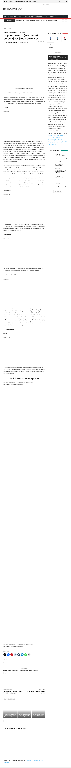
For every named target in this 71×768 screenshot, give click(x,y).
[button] (65, 16)
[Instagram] (60, 1)
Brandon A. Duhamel (13, 42)
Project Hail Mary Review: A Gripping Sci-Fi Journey (61, 185)
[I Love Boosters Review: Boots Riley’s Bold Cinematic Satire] (24, 710)
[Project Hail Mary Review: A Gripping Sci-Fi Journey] (51, 185)
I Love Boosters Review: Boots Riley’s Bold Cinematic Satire (24, 715)
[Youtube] (66, 1)
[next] (66, 20)
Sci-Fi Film (38, 713)
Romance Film (58, 176)
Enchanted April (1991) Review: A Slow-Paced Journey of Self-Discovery (36, 20)
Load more (57, 191)
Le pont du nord (8, 672)
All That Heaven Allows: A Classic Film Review (60, 178)
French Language (24, 670)
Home (4, 28)
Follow (58, 37)
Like (51, 37)
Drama (11, 32)
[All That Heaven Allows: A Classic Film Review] (51, 178)
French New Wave (33, 670)
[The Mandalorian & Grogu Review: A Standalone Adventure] (38, 710)
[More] (57, 681)
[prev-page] (4, 721)
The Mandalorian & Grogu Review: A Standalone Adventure (38, 715)
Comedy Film (24, 713)
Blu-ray (9, 28)
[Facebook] (58, 1)
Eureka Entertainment (20, 32)
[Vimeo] (64, 1)
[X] (62, 1)
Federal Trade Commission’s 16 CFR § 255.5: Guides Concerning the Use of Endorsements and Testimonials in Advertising (57, 139)
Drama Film (10, 713)
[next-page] (7, 721)
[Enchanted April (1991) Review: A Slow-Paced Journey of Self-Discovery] (10, 710)
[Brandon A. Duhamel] (4, 42)
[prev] (63, 20)
